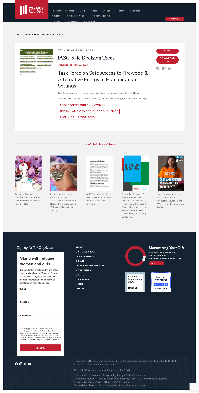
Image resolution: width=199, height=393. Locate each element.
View (167, 51)
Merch (79, 284)
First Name (25, 302)
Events (106, 10)
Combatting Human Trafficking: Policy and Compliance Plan (104, 378)
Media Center (83, 270)
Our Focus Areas (85, 252)
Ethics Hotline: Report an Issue (111, 382)
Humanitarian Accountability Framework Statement (101, 385)
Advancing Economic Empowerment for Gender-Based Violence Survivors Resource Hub (27, 199)
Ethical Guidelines (83, 382)
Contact (120, 10)
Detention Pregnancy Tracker (74, 21)
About (56, 16)
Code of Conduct (134, 375)
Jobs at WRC (83, 279)
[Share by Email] (170, 68)
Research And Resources (90, 265)
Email (23, 289)
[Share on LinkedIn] (164, 68)
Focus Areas (101, 16)
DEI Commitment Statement (153, 378)
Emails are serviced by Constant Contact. (41, 340)
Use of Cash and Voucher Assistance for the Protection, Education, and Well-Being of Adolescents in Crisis (170, 201)
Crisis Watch (76, 16)
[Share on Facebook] (158, 68)
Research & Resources (63, 10)
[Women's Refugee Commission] (32, 13)
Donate (174, 18)
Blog (82, 10)
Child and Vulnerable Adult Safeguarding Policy (98, 375)
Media (94, 10)
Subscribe (135, 10)
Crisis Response (85, 256)
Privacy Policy (138, 385)
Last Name (25, 315)
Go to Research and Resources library (40, 34)
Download (167, 58)
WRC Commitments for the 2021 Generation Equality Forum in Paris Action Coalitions (99, 199)
